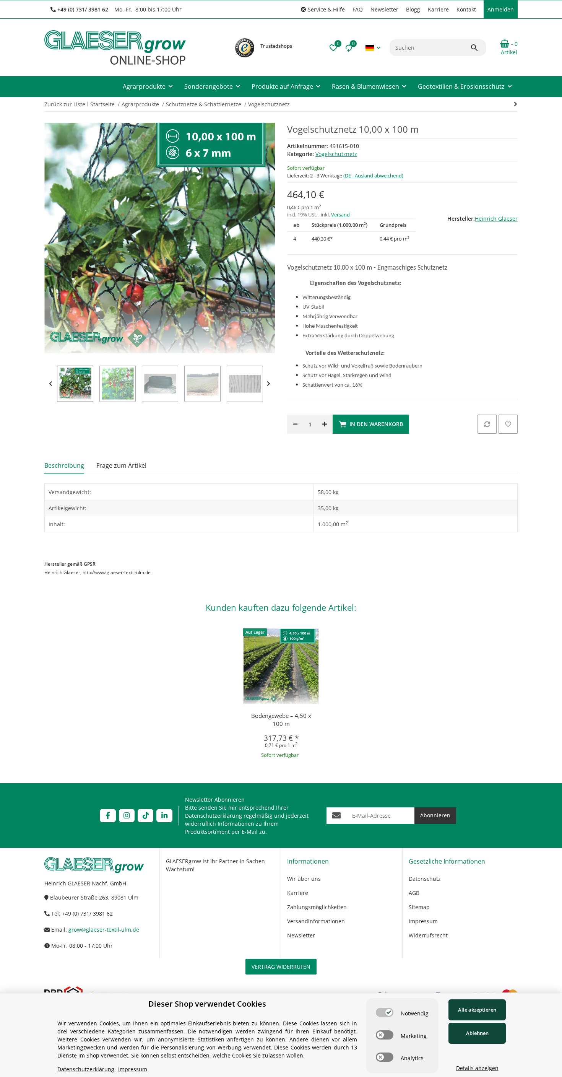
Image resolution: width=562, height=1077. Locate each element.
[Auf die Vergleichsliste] (487, 424)
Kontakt (466, 9)
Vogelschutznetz (336, 154)
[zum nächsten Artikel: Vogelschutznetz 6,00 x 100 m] (515, 104)
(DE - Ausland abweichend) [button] (373, 175)
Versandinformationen (316, 921)
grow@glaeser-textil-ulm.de (103, 929)
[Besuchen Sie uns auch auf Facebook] (107, 815)
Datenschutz (425, 878)
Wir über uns (304, 878)
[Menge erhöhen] (325, 424)
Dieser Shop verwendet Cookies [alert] (207, 1004)
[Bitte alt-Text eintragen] (244, 47)
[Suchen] (478, 47)
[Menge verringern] (295, 424)
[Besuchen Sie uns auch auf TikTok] (145, 815)
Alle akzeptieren (477, 1009)
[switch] (384, 1012)
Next (268, 384)
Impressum (423, 921)
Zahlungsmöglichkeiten (317, 907)
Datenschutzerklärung (213, 815)
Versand (340, 214)
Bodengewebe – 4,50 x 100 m (281, 719)
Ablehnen (477, 1033)
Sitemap (419, 907)
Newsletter (384, 9)
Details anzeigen (477, 1068)
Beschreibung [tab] (64, 465)
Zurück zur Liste (64, 104)
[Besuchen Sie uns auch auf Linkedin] (164, 815)
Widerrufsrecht (428, 935)
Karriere (438, 9)
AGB (414, 892)
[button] (323, 9)
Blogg (413, 9)
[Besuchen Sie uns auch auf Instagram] (127, 815)
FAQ (357, 9)
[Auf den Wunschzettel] (508, 424)
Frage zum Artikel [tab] (121, 465)
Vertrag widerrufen (281, 966)
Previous (50, 384)
